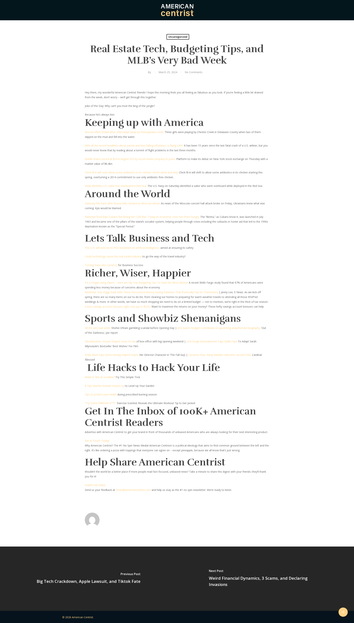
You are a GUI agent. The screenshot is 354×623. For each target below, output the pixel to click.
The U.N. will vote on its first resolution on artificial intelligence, (122, 247)
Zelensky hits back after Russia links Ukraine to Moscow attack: (122, 203)
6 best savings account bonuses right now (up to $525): (118, 306)
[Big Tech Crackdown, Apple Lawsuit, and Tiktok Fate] (88, 579)
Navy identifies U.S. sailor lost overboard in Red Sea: (116, 186)
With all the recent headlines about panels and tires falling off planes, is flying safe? (134, 145)
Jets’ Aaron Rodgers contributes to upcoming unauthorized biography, (219, 328)
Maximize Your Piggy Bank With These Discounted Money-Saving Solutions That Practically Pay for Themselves (151, 292)
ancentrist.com (142, 490)
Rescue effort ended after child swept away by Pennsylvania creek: (125, 132)
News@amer (123, 490)
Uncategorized (177, 37)
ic (132, 490)
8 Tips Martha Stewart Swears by (104, 386)
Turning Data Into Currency (101, 265)
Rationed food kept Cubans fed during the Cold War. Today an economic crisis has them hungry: (142, 217)
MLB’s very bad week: (98, 328)
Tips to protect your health (101, 394)
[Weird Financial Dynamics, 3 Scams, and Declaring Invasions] (265, 579)
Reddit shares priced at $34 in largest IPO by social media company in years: (130, 159)
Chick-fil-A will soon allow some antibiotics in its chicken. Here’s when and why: (131, 172)
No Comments (193, 72)
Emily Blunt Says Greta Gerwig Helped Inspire (111, 355)
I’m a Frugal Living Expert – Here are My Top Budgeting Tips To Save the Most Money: (136, 282)
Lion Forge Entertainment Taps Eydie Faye (211, 341)
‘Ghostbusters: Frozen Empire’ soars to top (110, 341)
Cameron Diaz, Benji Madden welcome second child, (219, 355)
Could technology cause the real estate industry (113, 256)
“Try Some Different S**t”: (100, 403)
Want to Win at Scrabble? (100, 377)
